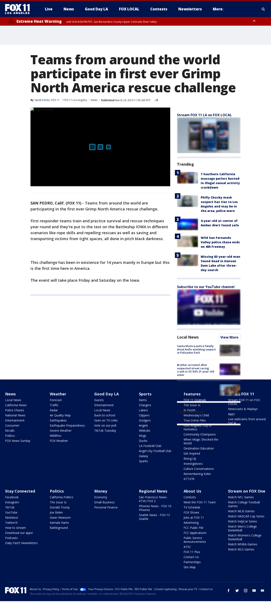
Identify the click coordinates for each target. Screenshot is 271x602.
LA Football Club (150, 446)
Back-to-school (104, 415)
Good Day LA (106, 393)
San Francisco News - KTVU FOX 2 (154, 499)
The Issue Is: (58, 502)
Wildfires (55, 436)
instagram (245, 590)
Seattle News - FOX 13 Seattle (154, 517)
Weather (58, 393)
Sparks (143, 461)
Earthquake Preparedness (67, 425)
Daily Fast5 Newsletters (21, 543)
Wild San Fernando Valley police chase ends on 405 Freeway (220, 242)
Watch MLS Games (241, 549)
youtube (254, 590)
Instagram (12, 502)
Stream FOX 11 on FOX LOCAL (244, 402)
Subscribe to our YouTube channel (206, 286)
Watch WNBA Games (242, 544)
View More (229, 337)
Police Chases (14, 410)
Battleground (59, 528)
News (94, 100)
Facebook (12, 497)
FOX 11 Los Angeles (75, 100)
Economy (100, 497)
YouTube (11, 512)
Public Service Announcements (195, 540)
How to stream (15, 528)
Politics (10, 436)
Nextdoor (11, 517)
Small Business (104, 502)
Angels (143, 425)
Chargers (145, 405)
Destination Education (199, 448)
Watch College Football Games (244, 504)
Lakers (143, 410)
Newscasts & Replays (243, 409)
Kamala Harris (59, 523)
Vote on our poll (105, 425)
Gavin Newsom (60, 517)
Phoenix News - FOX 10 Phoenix (155, 508)
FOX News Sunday (17, 441)
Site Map (190, 567)
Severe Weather (61, 430)
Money (100, 491)
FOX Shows (191, 512)
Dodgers (145, 420)
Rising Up (190, 458)
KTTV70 (189, 479)
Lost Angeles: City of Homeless (198, 427)
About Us (192, 491)
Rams (143, 400)
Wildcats (144, 430)
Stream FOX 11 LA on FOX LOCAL (204, 115)
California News (16, 405)
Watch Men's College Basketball (242, 528)
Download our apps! (19, 533)
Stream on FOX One (246, 491)
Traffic (54, 405)
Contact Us (191, 557)
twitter (237, 590)
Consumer (12, 425)
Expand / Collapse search (263, 9)
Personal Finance (106, 507)
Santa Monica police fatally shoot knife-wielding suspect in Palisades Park (196, 349)
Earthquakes (58, 420)
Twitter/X (11, 523)
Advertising (191, 523)
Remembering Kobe (197, 474)
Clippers (144, 415)
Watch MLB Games (241, 511)
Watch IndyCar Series (242, 521)
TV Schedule (192, 507)
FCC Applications (195, 533)
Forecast (56, 400)
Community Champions (200, 434)
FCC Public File (193, 528)
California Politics (61, 497)
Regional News (153, 491)
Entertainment (15, 420)
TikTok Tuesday (105, 430)
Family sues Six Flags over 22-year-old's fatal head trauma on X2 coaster (196, 389)
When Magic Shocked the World (201, 441)
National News (15, 415)
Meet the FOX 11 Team (200, 502)
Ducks (143, 441)
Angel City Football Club (155, 451)
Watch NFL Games (241, 497)
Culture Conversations (199, 469)
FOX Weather (59, 441)
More (218, 9)
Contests (190, 497)
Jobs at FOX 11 (194, 517)
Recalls (10, 430)
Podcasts (11, 538)
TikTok (9, 507)
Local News (188, 337)
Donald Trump (60, 507)
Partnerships (192, 562)
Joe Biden (56, 512)
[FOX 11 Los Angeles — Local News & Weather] (19, 9)
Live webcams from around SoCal (247, 421)
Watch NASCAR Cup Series (246, 516)
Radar (54, 410)
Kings (142, 436)
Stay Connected (20, 491)
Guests (99, 400)
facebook (228, 590)
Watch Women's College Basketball (244, 537)
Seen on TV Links (106, 420)
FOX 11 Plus (192, 552)
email (262, 590)
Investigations (193, 464)
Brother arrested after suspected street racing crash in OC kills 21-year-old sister (195, 370)
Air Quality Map (60, 415)
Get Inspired (192, 453)
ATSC (187, 547)
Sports (145, 393)
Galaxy (143, 456)
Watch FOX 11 (241, 393)
